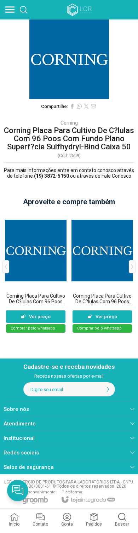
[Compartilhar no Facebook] (72, 106)
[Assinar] (108, 389)
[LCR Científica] (80, 9)
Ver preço (40, 316)
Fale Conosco (116, 176)
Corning (69, 122)
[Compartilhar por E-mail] (93, 106)
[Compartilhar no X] (86, 106)
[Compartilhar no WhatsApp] (79, 106)
